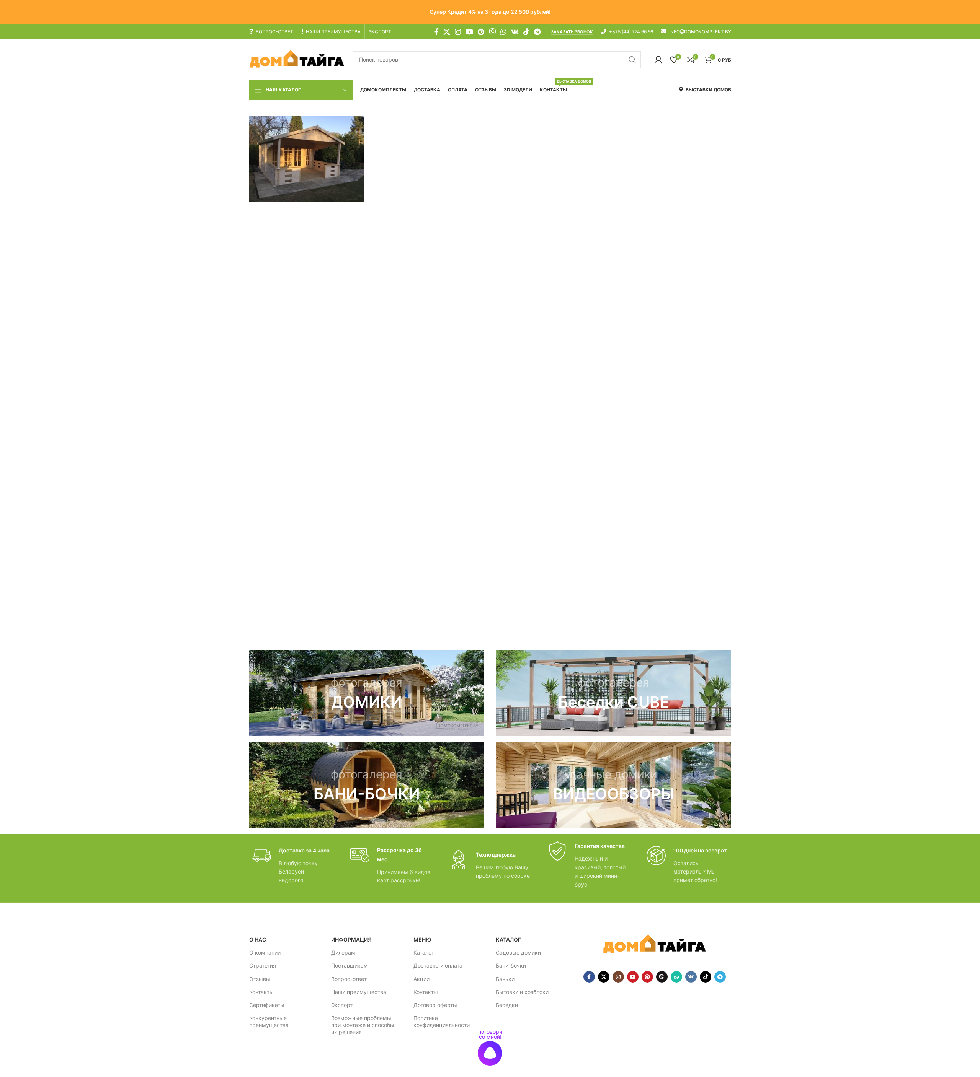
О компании (265, 952)
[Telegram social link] (537, 31)
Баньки (505, 979)
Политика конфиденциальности (441, 1021)
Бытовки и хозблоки (522, 992)
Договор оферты (435, 1005)
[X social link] (446, 31)
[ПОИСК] (632, 59)
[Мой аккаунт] (658, 59)
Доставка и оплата (437, 965)
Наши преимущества (358, 992)
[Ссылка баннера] (367, 693)
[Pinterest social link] (481, 31)
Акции (421, 979)
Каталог (423, 952)
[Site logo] (297, 59)
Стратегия (262, 965)
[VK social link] (515, 31)
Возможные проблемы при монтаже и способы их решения (362, 1025)
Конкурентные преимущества (269, 1021)
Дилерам (343, 952)
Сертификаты (266, 1005)
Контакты (261, 992)
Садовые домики (518, 952)
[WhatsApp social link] (503, 31)
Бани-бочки (511, 965)
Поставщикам (349, 965)
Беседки (507, 1005)
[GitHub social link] (492, 31)
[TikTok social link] (526, 31)
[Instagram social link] (457, 31)
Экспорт (342, 1005)
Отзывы (259, 979)
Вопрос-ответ (349, 979)
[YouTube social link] (469, 31)
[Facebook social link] (436, 31)
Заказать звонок (572, 31)
